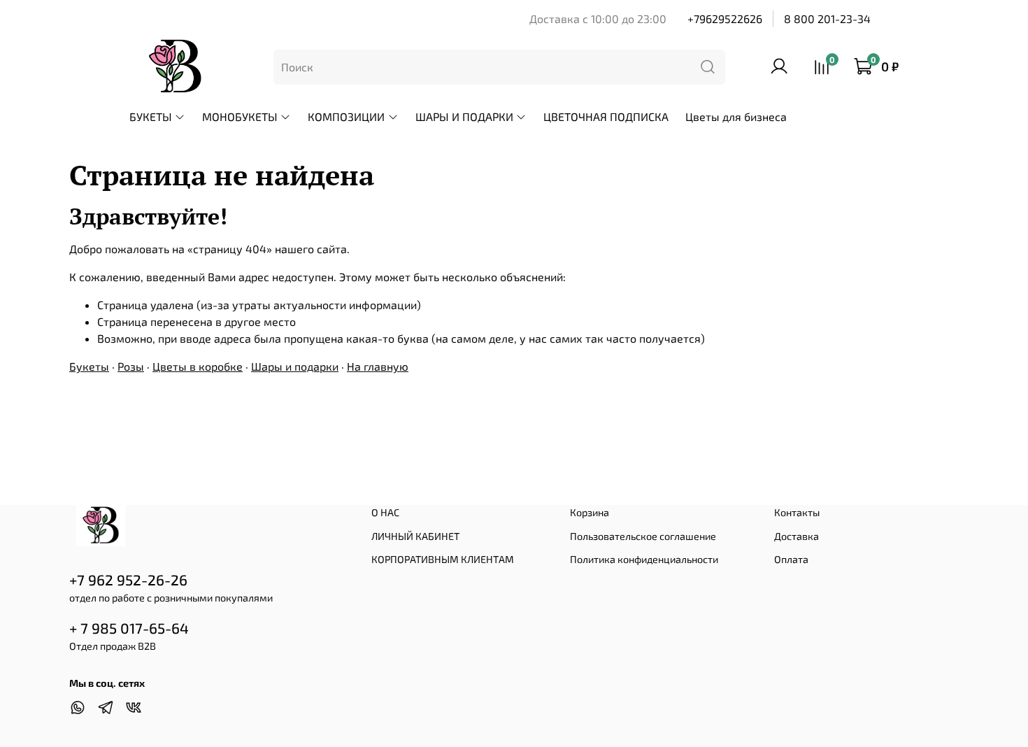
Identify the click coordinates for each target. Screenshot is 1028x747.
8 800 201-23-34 (827, 18)
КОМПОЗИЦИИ (346, 116)
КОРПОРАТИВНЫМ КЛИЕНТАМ (442, 559)
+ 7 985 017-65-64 (129, 627)
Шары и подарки (294, 366)
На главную (377, 366)
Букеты (89, 366)
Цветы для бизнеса (736, 116)
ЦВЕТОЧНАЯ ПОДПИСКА (606, 116)
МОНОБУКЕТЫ (240, 116)
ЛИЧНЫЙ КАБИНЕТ (415, 536)
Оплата (791, 559)
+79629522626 (724, 18)
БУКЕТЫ (150, 116)
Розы (130, 366)
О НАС (385, 512)
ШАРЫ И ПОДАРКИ (464, 116)
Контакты (797, 512)
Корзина (589, 512)
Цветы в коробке (197, 366)
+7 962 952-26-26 (128, 579)
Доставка (796, 536)
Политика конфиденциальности (644, 559)
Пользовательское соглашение (643, 536)
